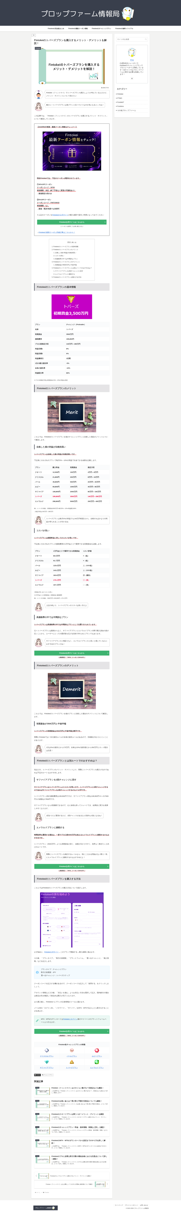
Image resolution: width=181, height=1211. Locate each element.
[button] (146, 39)
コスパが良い (59, 256)
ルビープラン (97, 1056)
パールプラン (72, 1056)
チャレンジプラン (48, 1075)
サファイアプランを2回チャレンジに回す (69, 271)
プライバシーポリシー (131, 1205)
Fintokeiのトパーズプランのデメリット (66, 262)
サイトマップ (119, 1205)
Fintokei (38, 1075)
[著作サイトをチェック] (132, 78)
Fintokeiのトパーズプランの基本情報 (65, 246)
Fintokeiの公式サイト (60, 215)
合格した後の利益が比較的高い (65, 252)
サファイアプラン (47, 1068)
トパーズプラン (72, 1068)
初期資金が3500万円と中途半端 (66, 265)
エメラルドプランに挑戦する (65, 274)
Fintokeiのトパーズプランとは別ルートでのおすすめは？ (72, 268)
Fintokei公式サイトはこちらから (71, 222)
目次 (69, 242)
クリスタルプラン (47, 1056)
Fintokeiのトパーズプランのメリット (65, 249)
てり (132, 60)
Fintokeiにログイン (70, 1019)
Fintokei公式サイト (51, 952)
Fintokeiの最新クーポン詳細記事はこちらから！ (57, 232)
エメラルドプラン (97, 1068)
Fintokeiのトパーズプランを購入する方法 (67, 277)
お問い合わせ (144, 1205)
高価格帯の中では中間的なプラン (66, 259)
